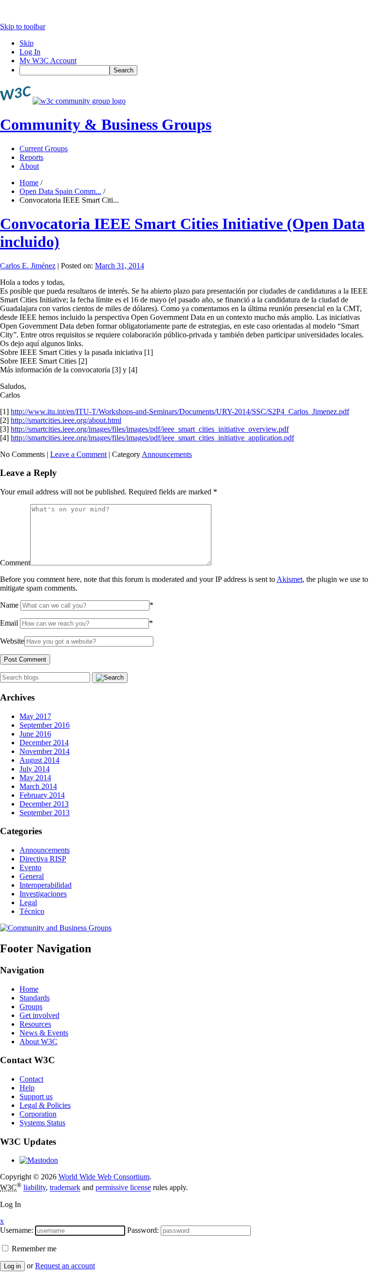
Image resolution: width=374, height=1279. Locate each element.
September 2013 (44, 812)
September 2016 (44, 725)
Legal (28, 902)
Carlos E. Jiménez (28, 266)
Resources (35, 1024)
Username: (16, 1230)
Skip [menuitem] (26, 43)
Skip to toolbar (22, 26)
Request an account (65, 1265)
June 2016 (35, 734)
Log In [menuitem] (29, 52)
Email (9, 623)
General (31, 876)
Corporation (37, 1114)
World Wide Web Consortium (104, 1177)
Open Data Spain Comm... (60, 191)
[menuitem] (196, 70)
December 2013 (44, 804)
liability (34, 1188)
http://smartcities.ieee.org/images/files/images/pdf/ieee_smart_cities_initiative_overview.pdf (150, 429)
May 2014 (35, 777)
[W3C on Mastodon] (38, 1160)
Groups (30, 1006)
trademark (65, 1188)
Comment (15, 563)
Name (9, 605)
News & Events (43, 1033)
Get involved (39, 1015)
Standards (34, 998)
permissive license (123, 1188)
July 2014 (34, 769)
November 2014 (44, 751)
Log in (12, 1266)
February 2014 (42, 795)
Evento (30, 867)
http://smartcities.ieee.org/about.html (66, 420)
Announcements (167, 454)
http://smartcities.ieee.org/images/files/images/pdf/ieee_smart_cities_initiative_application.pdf (152, 438)
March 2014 (38, 786)
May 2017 (35, 716)
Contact (31, 1079)
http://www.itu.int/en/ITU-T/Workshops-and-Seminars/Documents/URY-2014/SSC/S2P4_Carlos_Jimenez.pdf (180, 411)
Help (27, 1088)
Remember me (33, 1248)
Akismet (289, 579)
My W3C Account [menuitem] (47, 60)
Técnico (31, 911)
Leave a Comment (78, 454)
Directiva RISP (42, 859)
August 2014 (39, 760)
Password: (143, 1230)
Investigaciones (43, 894)
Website (12, 641)
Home (28, 182)
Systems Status (42, 1123)
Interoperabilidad (45, 885)
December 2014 (44, 742)
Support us (36, 1096)
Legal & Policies (45, 1105)
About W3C (38, 1041)
